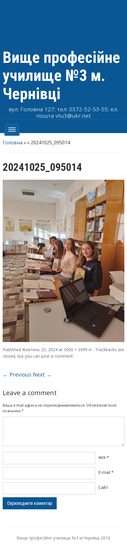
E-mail (106, 472)
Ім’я (103, 457)
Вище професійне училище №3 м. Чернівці (61, 75)
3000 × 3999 (75, 349)
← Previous (17, 374)
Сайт (103, 487)
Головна (12, 142)
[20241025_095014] (64, 260)
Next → (42, 374)
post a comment (57, 356)
